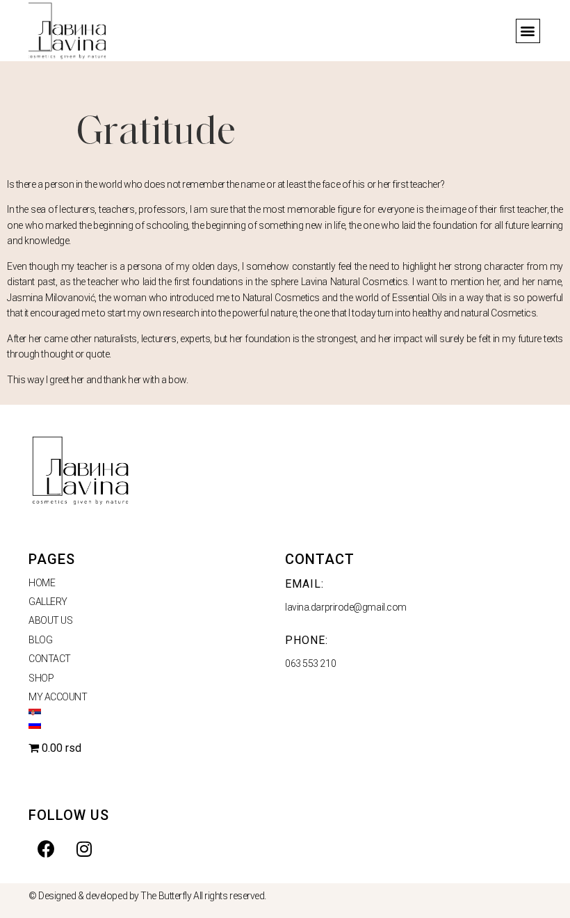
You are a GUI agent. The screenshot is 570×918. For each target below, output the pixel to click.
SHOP (41, 678)
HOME (41, 582)
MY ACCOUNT (58, 696)
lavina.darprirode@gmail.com (346, 607)
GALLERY (47, 601)
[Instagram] (84, 848)
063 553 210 (310, 663)
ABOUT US (50, 620)
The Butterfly (165, 895)
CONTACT (49, 658)
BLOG (40, 639)
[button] (528, 31)
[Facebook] (45, 848)
